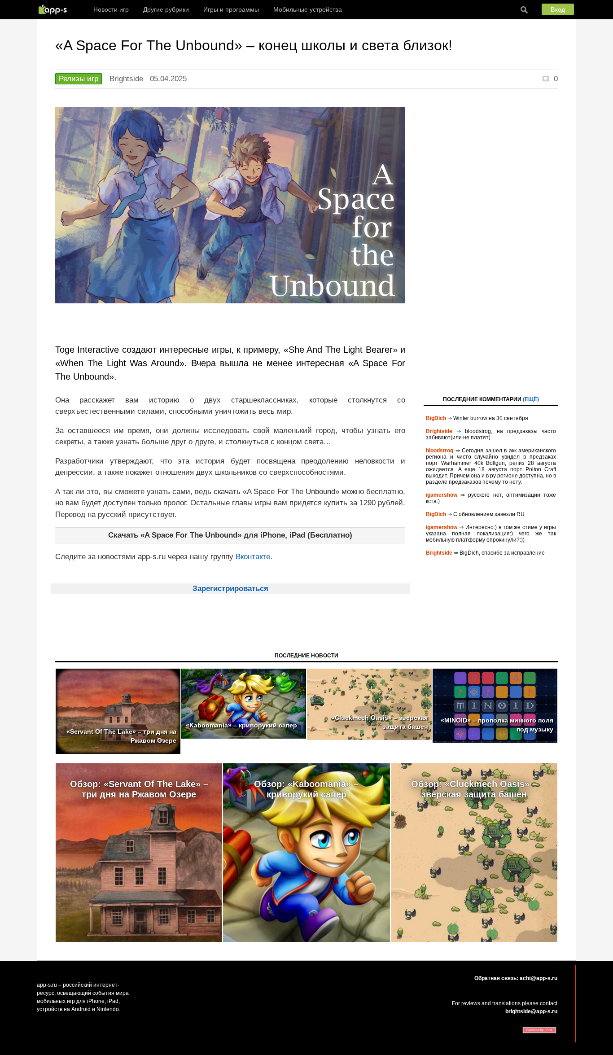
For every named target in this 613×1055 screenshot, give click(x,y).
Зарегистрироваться (230, 588)
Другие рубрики (166, 9)
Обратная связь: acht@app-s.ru (515, 978)
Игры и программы (231, 9)
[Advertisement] (491, 241)
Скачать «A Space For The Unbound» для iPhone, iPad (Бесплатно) (230, 535)
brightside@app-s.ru (531, 1011)
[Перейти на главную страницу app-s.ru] (55, 9)
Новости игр (111, 9)
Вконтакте (253, 556)
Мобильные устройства (307, 9)
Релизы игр (78, 78)
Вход (558, 9)
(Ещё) (531, 399)
